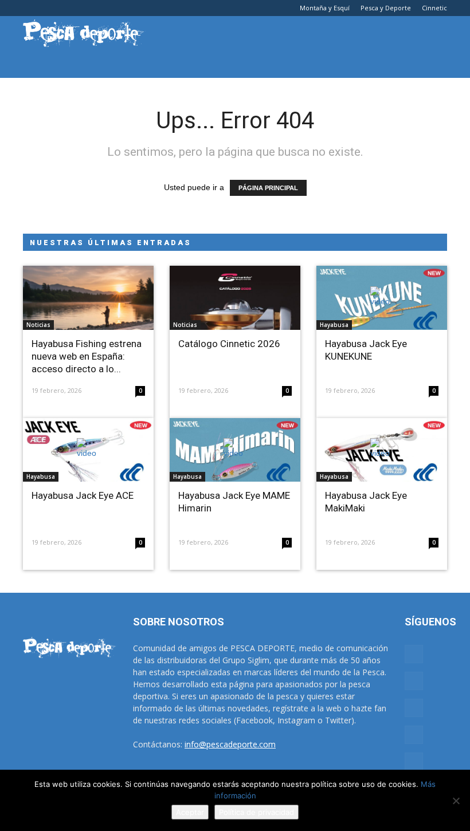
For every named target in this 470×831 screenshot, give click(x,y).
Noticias (38, 325)
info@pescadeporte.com (230, 744)
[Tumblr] (69, 8)
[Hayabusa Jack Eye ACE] (88, 450)
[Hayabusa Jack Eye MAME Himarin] (235, 450)
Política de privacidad (256, 812)
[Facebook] (31, 8)
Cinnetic (434, 7)
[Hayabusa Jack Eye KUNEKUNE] (381, 298)
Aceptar (190, 812)
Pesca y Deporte (386, 7)
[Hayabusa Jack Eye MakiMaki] (381, 450)
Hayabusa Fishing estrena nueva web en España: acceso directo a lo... (87, 356)
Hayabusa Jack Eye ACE (83, 495)
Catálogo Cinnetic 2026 (229, 343)
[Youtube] (107, 8)
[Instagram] (50, 8)
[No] (455, 800)
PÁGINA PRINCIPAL (268, 187)
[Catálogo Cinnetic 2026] (235, 298)
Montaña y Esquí (325, 7)
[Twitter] (88, 8)
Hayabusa (334, 325)
